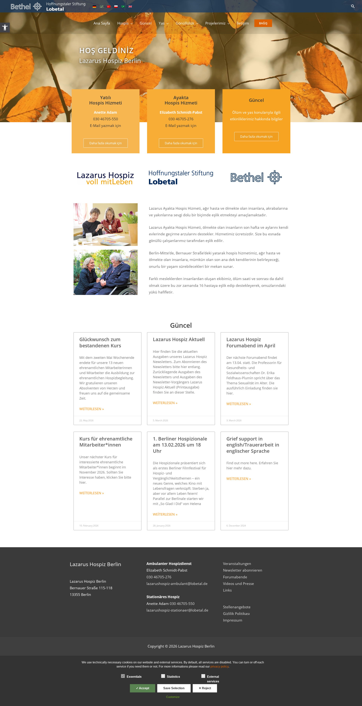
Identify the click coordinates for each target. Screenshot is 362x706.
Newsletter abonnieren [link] (242, 570)
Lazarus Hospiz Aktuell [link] (179, 339)
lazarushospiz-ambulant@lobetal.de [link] (177, 583)
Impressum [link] (232, 620)
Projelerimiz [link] (215, 23)
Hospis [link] (123, 23)
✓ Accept (142, 688)
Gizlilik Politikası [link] (236, 613)
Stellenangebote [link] (237, 607)
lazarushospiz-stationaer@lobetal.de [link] (177, 610)
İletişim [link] (243, 23)
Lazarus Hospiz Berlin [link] (110, 60)
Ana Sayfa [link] (102, 23)
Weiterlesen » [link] (91, 409)
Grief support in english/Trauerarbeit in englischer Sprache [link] (252, 444)
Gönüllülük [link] (185, 23)
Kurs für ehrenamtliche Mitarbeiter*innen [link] (105, 441)
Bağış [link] (263, 23)
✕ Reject (205, 688)
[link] (5, 27)
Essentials (134, 676)
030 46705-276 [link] (181, 119)
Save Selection (174, 688)
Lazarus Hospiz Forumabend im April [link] (250, 342)
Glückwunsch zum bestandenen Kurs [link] (100, 342)
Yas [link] (162, 23)
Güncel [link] (146, 23)
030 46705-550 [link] (105, 119)
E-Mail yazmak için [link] (105, 125)
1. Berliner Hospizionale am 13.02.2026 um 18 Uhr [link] (180, 444)
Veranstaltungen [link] (237, 563)
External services (213, 677)
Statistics (173, 676)
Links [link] (227, 590)
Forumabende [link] (235, 577)
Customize (172, 696)
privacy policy (219, 666)
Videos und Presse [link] (238, 583)
